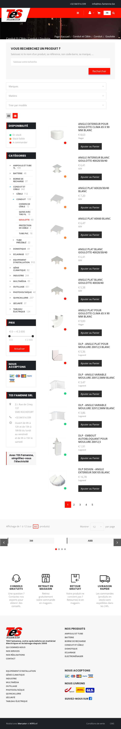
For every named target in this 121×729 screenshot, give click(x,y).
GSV (80, 168)
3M (31, 540)
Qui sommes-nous (15, 647)
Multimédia (19, 281)
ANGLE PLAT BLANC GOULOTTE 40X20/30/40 (92, 251)
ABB (90, 540)
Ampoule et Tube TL (22, 166)
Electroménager (74, 656)
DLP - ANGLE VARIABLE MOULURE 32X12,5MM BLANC (96, 406)
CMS (112, 723)
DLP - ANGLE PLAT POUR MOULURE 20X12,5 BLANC (94, 345)
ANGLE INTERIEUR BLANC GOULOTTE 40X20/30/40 (93, 159)
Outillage (18, 286)
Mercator (22, 723)
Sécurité (17, 303)
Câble (19, 193)
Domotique (19, 248)
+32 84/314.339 (78, 3)
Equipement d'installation (21, 261)
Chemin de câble (24, 205)
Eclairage (18, 254)
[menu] (78, 13)
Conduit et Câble (82, 36)
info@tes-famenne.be (103, 3)
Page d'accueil (62, 36)
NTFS (32, 723)
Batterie (17, 173)
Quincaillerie (20, 297)
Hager (81, 138)
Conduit (98, 36)
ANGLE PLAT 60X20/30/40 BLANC (93, 189)
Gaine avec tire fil (25, 213)
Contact (10, 658)
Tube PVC (23, 233)
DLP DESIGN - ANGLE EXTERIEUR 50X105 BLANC (94, 470)
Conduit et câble (74, 644)
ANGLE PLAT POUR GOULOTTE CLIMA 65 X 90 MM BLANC (93, 313)
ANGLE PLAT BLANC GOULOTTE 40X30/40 (91, 281)
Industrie (18, 275)
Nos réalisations (15, 654)
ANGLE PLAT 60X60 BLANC (94, 218)
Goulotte (24, 219)
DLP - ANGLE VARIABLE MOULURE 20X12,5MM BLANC (96, 376)
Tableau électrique (19, 310)
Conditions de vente (95, 723)
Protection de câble (25, 226)
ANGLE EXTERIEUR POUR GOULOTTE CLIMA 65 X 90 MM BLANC (93, 127)
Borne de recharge (18, 180)
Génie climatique (19, 269)
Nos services (13, 651)
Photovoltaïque (22, 292)
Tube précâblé (21, 241)
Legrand (82, 355)
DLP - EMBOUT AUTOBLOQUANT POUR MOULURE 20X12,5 (92, 439)
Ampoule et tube (74, 633)
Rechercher (99, 71)
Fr (107, 12)
